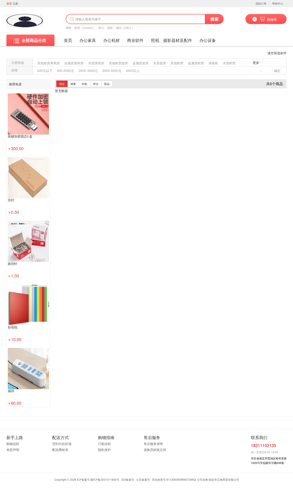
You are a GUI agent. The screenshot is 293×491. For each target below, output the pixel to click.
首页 (68, 40)
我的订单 (260, 3)
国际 (110, 28)
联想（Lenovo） (85, 28)
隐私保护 (104, 449)
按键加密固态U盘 (20, 136)
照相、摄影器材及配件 (171, 40)
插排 (11, 391)
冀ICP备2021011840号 (104, 479)
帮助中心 (277, 3)
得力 (101, 28)
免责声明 (12, 449)
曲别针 (12, 264)
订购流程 (104, 443)
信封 (11, 200)
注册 (15, 3)
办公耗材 (111, 40)
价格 (84, 84)
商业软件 (135, 40)
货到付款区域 (61, 443)
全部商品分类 (34, 40)
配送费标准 (60, 449)
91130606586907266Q (181, 479)
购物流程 (12, 443)
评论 (95, 84)
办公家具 (87, 40)
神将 (68, 28)
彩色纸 (12, 327)
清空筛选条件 (277, 53)
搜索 (214, 19)
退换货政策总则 (155, 449)
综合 (62, 84)
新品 (107, 84)
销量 (73, 84)
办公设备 (207, 40)
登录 (9, 3)
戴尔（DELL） (125, 28)
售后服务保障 (153, 443)
